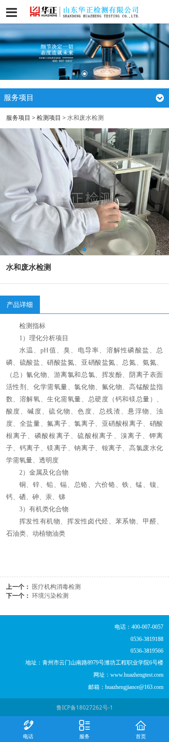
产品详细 (20, 304)
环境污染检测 (50, 596)
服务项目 (18, 118)
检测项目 (49, 118)
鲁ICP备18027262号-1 (84, 707)
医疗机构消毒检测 (56, 587)
